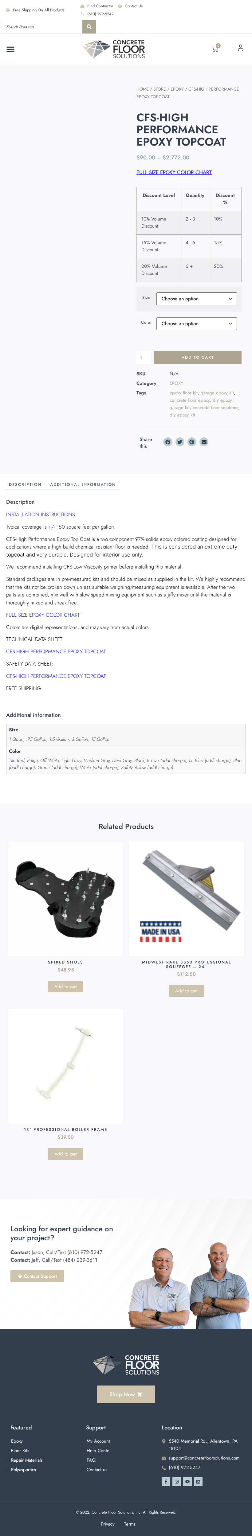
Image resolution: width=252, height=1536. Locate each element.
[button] (10, 49)
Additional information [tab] (83, 484)
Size (146, 297)
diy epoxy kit (182, 415)
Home (142, 89)
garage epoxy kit (217, 392)
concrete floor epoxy (190, 400)
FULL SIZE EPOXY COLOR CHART (174, 172)
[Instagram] (176, 1481)
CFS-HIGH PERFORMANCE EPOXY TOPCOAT (56, 651)
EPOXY (177, 89)
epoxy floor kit (184, 392)
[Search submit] (89, 26)
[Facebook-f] (166, 1481)
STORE (159, 89)
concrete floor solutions (215, 407)
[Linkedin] (198, 1481)
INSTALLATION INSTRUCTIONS (40, 514)
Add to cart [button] (65, 986)
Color (146, 322)
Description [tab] (25, 484)
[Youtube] (187, 1481)
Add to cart (198, 357)
